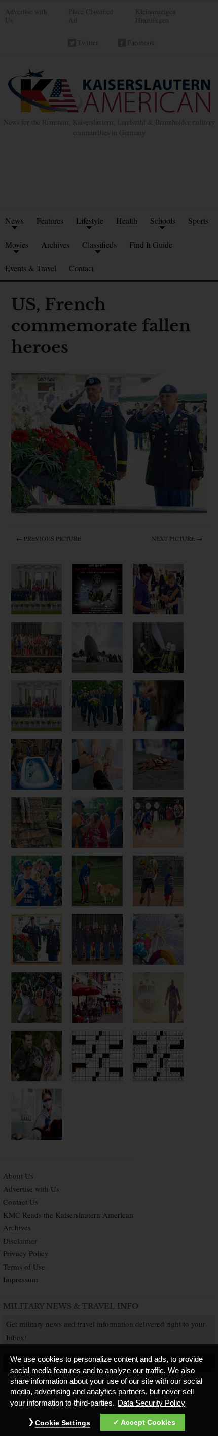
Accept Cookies (148, 1422)
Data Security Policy (151, 1403)
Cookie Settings (62, 1423)
